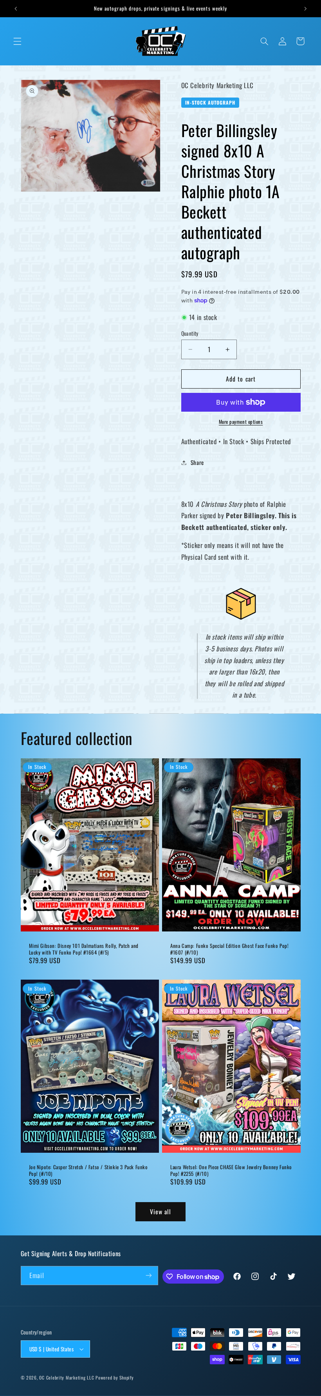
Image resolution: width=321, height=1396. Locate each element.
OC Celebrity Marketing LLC (66, 1377)
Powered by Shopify (114, 1377)
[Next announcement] (305, 8)
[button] (17, 41)
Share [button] (197, 462)
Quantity (189, 333)
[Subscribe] (149, 1275)
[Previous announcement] (15, 8)
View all (160, 1211)
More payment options (241, 421)
